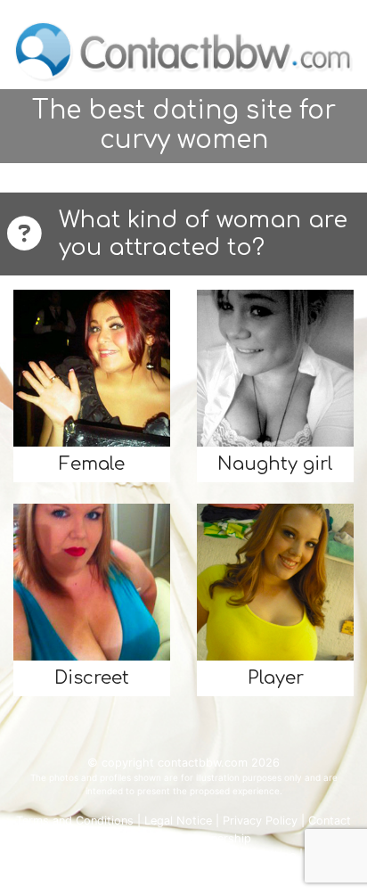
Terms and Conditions (75, 820)
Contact (329, 820)
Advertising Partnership (187, 838)
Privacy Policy (260, 820)
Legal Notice (178, 820)
